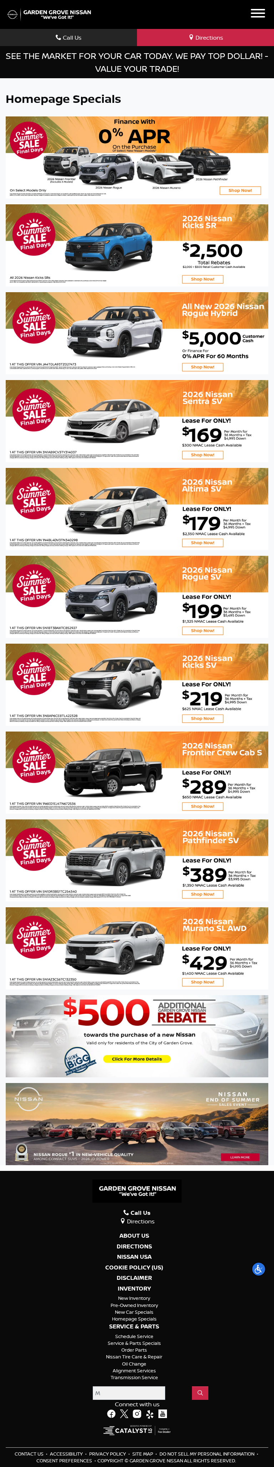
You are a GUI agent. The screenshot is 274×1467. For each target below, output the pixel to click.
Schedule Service (134, 1336)
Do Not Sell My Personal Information (207, 1454)
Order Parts (134, 1350)
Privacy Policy (108, 1454)
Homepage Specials (134, 1319)
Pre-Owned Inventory (134, 1305)
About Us (134, 1236)
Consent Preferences (64, 1460)
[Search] (200, 1393)
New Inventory (134, 1298)
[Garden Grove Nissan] (49, 14)
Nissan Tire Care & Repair (134, 1356)
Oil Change (134, 1364)
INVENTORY (134, 1289)
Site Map (143, 1454)
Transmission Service (134, 1377)
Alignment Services (134, 1370)
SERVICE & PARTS (134, 1326)
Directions (134, 1246)
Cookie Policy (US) (134, 1267)
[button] (259, 1269)
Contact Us (30, 1454)
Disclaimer (134, 1278)
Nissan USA (134, 1257)
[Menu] (257, 14)
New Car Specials (134, 1312)
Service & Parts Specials (134, 1343)
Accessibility (67, 1454)
